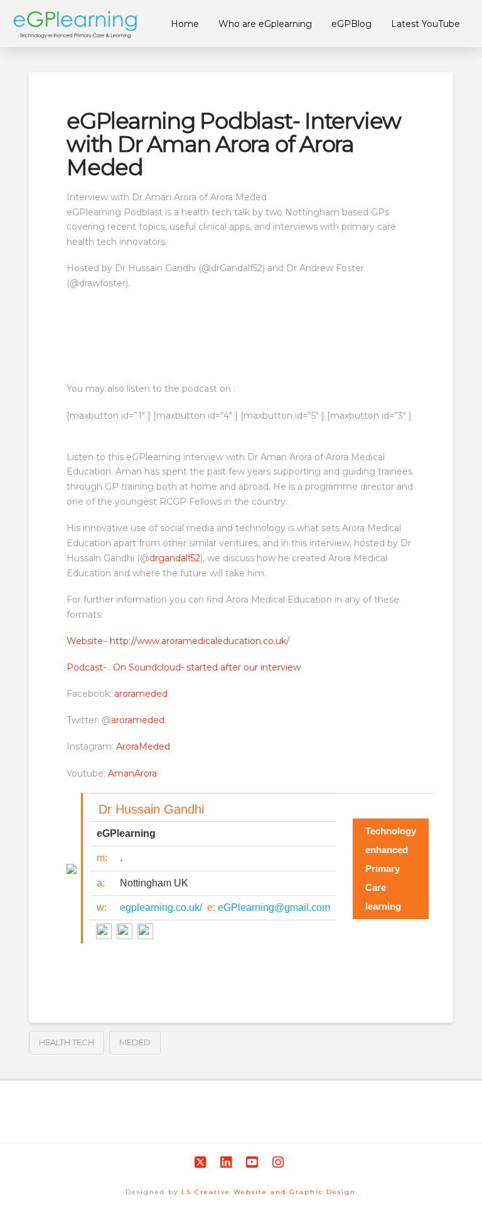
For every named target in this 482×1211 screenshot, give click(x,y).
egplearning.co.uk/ (161, 907)
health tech (66, 1042)
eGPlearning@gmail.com (274, 907)
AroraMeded (143, 746)
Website (85, 641)
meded (135, 1042)
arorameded (141, 693)
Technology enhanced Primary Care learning (390, 869)
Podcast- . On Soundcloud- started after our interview (184, 667)
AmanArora (132, 773)
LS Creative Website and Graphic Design (268, 1192)
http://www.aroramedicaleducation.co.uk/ (198, 641)
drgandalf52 (174, 558)
